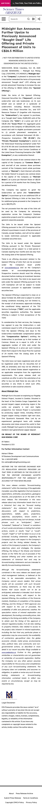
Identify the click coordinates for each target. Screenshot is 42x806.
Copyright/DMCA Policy (14, 802)
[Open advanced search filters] (33, 19)
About (11, 793)
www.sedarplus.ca (12, 268)
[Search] (28, 19)
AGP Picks (5, 3)
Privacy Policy (31, 802)
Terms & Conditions (30, 798)
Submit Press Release (12, 798)
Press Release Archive (24, 793)
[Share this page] (39, 19)
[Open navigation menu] (4, 19)
